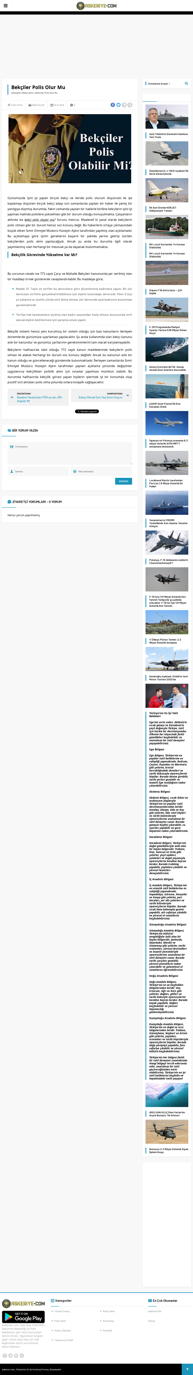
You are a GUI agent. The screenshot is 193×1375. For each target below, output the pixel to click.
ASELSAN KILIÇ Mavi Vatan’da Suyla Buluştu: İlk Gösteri (167, 1114)
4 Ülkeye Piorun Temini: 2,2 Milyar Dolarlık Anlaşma (165, 641)
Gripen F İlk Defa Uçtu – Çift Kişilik (165, 292)
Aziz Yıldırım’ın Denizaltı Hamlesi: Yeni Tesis (168, 135)
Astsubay (108, 1320)
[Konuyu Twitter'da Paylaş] (118, 105)
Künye (151, 1320)
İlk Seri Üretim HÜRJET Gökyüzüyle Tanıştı (162, 209)
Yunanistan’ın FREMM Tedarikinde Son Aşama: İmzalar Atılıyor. (168, 523)
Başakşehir (55, 1369)
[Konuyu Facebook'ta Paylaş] (113, 105)
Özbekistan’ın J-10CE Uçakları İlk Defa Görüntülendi (168, 172)
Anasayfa (16, 92)
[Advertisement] (96, 46)
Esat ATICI (16, 105)
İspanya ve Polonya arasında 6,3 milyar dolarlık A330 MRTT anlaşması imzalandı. (168, 443)
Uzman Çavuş (62, 1311)
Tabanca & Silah (63, 1340)
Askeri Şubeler (62, 1330)
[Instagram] (16, 1355)
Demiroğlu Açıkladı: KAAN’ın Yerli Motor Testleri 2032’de (168, 678)
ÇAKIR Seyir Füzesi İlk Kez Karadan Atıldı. (165, 405)
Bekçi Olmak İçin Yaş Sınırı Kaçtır (101, 397)
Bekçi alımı (28, 92)
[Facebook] (4, 1355)
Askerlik (107, 1330)
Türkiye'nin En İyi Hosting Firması (32, 1369)
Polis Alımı (60, 1320)
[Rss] (21, 1355)
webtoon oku (8, 1369)
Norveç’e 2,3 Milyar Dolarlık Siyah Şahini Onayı (168, 1151)
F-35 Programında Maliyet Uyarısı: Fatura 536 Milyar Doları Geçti (168, 330)
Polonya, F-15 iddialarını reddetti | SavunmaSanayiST (168, 561)
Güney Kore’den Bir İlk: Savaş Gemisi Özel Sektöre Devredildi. (167, 368)
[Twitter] (10, 1355)
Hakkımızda (154, 1311)
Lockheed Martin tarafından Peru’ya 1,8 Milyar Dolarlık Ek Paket (166, 483)
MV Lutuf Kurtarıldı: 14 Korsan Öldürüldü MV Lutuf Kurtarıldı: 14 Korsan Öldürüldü (167, 250)
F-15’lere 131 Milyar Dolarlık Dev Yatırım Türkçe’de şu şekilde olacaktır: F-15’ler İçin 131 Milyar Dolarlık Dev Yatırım (167, 601)
